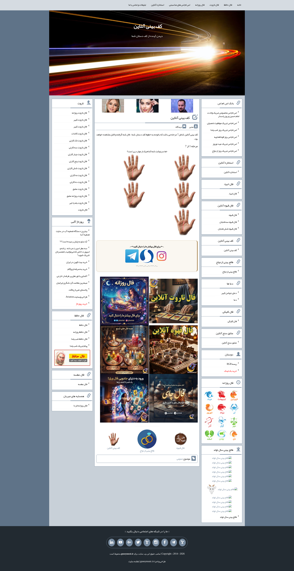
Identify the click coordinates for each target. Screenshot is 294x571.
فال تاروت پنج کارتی (78, 161)
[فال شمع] (124, 350)
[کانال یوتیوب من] (120, 543)
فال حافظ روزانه (80, 332)
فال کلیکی (232, 321)
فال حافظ (228, 4)
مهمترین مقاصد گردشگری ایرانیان (71, 282)
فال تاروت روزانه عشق (77, 196)
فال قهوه (233, 215)
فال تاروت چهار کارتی (77, 154)
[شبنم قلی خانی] (113, 106)
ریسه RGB (232, 364)
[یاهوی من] (182, 543)
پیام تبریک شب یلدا (78, 345)
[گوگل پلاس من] (129, 543)
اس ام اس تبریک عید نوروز (225, 143)
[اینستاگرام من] (155, 543)
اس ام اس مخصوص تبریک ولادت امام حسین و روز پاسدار (223, 114)
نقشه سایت (133, 561)
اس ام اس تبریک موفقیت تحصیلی (222, 123)
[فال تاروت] (173, 301)
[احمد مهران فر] (182, 106)
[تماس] (147, 543)
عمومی (180, 458)
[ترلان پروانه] (147, 106)
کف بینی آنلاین (148, 26)
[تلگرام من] (173, 543)
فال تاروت (214, 4)
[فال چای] (173, 399)
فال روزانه (200, 4)
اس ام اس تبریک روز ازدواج (224, 150)
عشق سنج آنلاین (229, 342)
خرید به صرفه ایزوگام (77, 269)
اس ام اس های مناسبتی (179, 4)
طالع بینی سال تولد (228, 517)
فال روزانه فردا (80, 405)
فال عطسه (82, 384)
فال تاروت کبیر (80, 119)
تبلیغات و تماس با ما (137, 4)
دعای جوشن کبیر (229, 292)
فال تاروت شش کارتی (77, 168)
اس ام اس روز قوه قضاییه (225, 137)
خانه (239, 4)
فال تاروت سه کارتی (78, 147)
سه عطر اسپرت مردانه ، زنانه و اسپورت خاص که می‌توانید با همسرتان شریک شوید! (72, 251)
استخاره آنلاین (157, 4)
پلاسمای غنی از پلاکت (78, 289)
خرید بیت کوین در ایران (76, 262)
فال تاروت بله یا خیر (78, 202)
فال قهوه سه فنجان (228, 221)
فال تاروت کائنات (79, 133)
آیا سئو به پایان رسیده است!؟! (73, 241)
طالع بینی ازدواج (229, 271)
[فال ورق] (124, 399)
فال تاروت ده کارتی (78, 182)
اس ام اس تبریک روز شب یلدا (223, 130)
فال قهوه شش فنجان (227, 228)
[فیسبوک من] (164, 543)
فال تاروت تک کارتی (78, 140)
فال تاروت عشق (80, 189)
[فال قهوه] (173, 350)
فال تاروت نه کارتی (78, 175)
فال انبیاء (233, 193)
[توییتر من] (138, 543)
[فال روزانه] (124, 301)
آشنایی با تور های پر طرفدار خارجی (72, 275)
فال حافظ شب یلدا (79, 339)
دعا (235, 299)
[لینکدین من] (111, 543)
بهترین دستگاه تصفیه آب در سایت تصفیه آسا (73, 233)
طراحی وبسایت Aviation (76, 296)
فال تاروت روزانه (79, 112)
